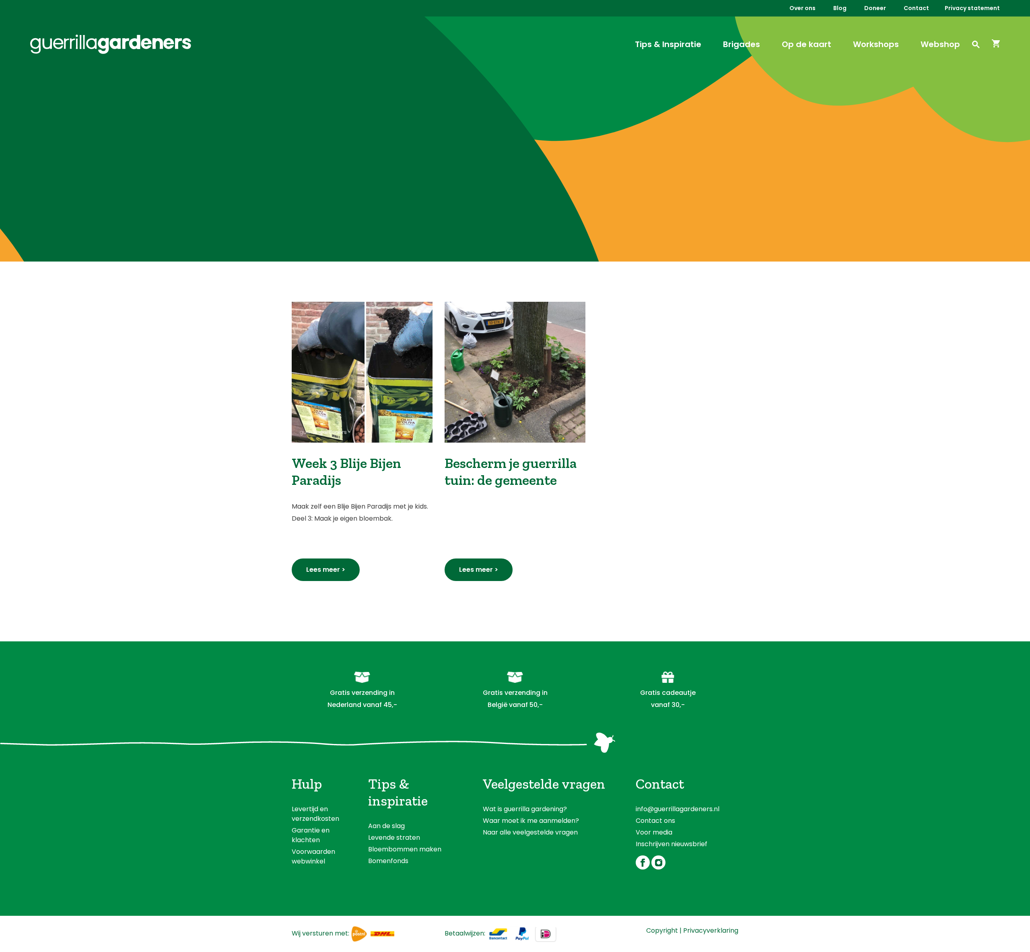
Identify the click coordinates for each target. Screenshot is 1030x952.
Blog (840, 8)
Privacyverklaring (710, 930)
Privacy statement (972, 8)
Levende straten (394, 837)
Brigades (741, 44)
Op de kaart (806, 44)
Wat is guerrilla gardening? (525, 809)
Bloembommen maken (404, 849)
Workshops (876, 44)
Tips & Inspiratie (668, 44)
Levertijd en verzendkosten (315, 813)
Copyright (662, 930)
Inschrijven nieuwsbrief (671, 844)
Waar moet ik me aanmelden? (531, 820)
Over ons (802, 8)
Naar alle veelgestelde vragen (530, 832)
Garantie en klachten (311, 835)
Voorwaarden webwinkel (313, 856)
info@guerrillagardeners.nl (677, 809)
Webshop (940, 44)
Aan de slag (386, 825)
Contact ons (655, 820)
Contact (916, 8)
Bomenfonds (388, 860)
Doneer (875, 8)
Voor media (654, 832)
